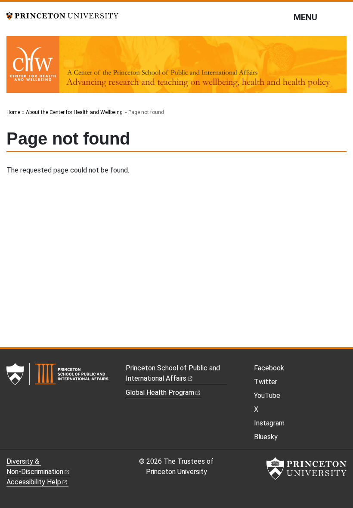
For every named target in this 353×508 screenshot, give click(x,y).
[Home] (176, 68)
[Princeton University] (62, 15)
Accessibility (33, 482)
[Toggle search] (341, 16)
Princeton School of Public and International (173, 373)
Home (13, 112)
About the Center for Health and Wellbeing (74, 112)
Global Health (160, 392)
